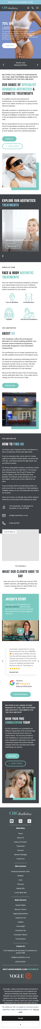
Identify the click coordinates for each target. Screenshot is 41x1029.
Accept (20, 1018)
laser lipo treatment (12, 607)
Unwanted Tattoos (20, 935)
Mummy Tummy (20, 909)
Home (20, 833)
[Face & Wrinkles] (12, 297)
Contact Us (21, 859)
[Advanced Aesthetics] (29, 313)
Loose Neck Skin (20, 893)
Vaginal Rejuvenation (20, 914)
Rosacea (20, 884)
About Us (20, 838)
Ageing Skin (20, 888)
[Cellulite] (9, 313)
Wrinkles (20, 876)
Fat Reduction (28, 302)
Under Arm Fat (20, 918)
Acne (20, 880)
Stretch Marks (21, 905)
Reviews (20, 850)
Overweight (20, 926)
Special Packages (20, 855)
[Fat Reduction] (29, 297)
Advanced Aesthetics (29, 319)
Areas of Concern (20, 842)
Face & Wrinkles (12, 302)
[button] (17, 56)
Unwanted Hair (20, 930)
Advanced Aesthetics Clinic (19, 240)
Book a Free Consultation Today (20, 2)
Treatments (20, 846)
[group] (20, 661)
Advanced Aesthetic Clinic (20, 871)
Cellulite (9, 319)
